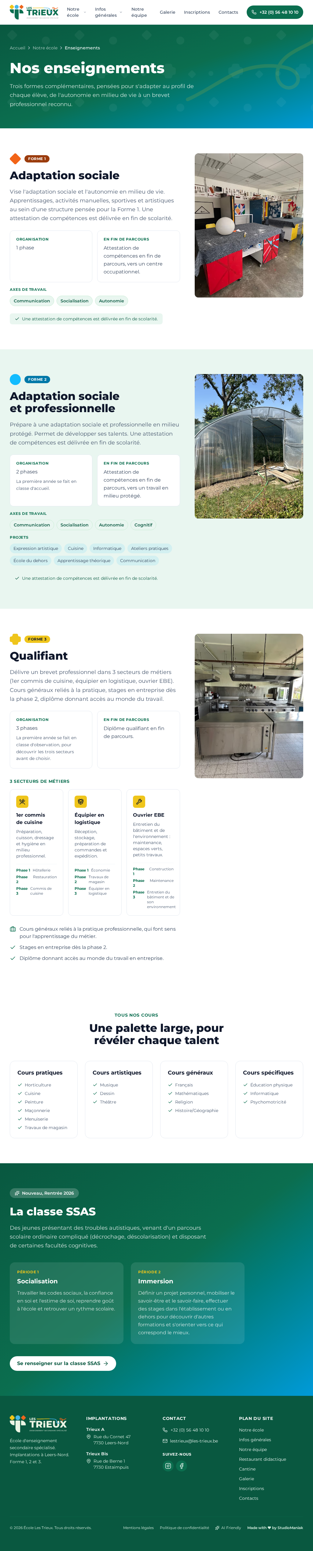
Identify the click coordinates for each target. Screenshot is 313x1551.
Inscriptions (197, 12)
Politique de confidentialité (184, 1527)
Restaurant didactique (262, 1459)
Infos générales (106, 12)
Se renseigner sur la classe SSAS (58, 1363)
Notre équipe (139, 12)
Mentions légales (138, 1527)
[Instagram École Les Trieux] (168, 1465)
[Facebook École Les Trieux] (181, 1465)
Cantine (247, 1469)
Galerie (167, 12)
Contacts (228, 12)
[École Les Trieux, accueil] (34, 12)
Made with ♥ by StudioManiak (275, 1527)
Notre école (73, 12)
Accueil (17, 48)
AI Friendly (231, 1527)
